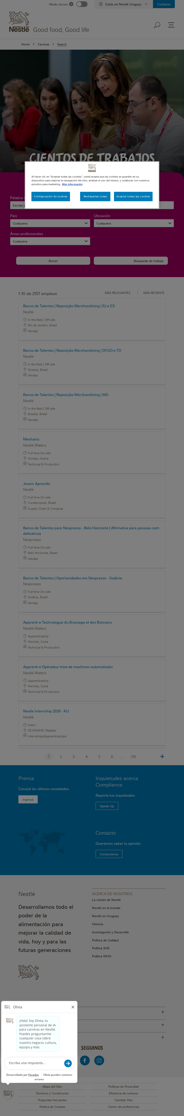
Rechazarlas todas (95, 196)
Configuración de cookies (51, 196)
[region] (92, 185)
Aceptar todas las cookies (133, 196)
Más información (72, 184)
